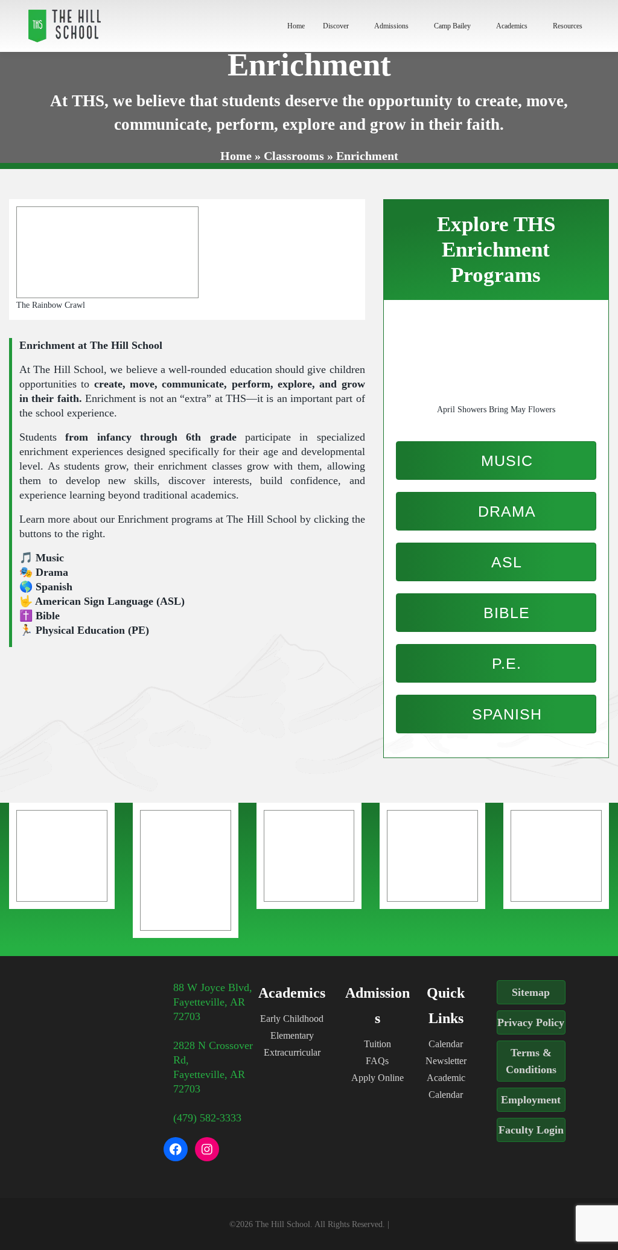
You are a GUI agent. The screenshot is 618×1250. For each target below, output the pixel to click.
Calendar (445, 1044)
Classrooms (294, 155)
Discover (336, 26)
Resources (567, 26)
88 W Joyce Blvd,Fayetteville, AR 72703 (212, 1001)
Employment (531, 1100)
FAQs (377, 1061)
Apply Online (377, 1078)
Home (296, 26)
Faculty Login (531, 1130)
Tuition (377, 1044)
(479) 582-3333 (207, 1118)
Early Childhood (291, 1018)
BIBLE (504, 612)
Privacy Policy (530, 1022)
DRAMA (504, 511)
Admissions (391, 26)
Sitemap (531, 992)
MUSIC (504, 460)
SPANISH (504, 714)
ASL (504, 561)
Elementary (292, 1035)
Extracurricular (292, 1052)
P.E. (504, 663)
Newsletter (446, 1061)
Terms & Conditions (531, 1061)
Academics (511, 26)
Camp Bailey (452, 26)
